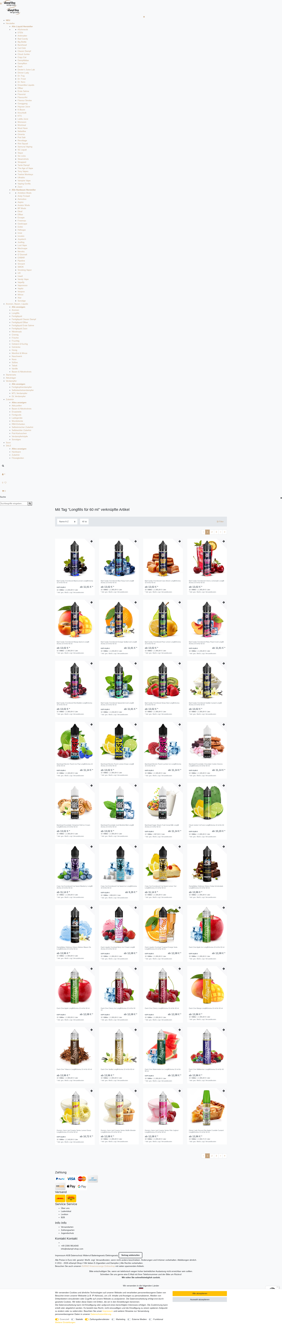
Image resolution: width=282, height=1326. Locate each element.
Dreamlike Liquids (26, 85)
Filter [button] (221, 521)
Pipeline (21, 261)
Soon (8, 442)
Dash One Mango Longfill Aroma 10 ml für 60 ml (206, 1008)
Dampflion (22, 63)
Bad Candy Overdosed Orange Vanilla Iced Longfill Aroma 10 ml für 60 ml (119, 643)
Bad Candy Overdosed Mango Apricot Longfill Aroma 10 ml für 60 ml (73, 643)
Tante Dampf (24, 165)
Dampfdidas (23, 60)
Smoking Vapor (25, 270)
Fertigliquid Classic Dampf (24, 319)
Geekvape (22, 224)
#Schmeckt (23, 29)
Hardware (16, 452)
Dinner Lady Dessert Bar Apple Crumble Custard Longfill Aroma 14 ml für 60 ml (206, 1131)
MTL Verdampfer (19, 393)
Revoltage (22, 140)
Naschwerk (17, 356)
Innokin (21, 236)
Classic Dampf (24, 51)
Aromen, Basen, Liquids (17, 304)
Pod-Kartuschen (19, 433)
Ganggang (22, 103)
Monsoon (22, 122)
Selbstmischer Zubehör (22, 427)
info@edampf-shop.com (72, 1249)
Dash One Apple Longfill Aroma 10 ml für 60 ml (73, 1008)
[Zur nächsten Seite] (220, 532)
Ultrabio (21, 177)
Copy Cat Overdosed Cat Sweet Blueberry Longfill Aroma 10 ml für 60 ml (74, 887)
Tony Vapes (23, 171)
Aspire (21, 202)
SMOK (21, 267)
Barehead (22, 45)
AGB (68, 1255)
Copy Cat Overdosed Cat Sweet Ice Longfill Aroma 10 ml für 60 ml (119, 887)
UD (19, 273)
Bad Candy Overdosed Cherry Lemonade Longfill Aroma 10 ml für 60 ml (206, 581)
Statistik (79, 1319)
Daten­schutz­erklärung (101, 1314)
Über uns (65, 1208)
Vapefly (21, 282)
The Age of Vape (25, 168)
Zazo (20, 187)
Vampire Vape (24, 180)
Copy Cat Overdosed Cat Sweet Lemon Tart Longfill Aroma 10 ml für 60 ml (160, 887)
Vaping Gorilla (24, 183)
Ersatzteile (16, 412)
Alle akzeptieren (199, 1293)
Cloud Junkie (24, 54)
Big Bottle (22, 42)
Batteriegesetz (98, 1255)
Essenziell (64, 1319)
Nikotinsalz (17, 331)
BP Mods (22, 208)
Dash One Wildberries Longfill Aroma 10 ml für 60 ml (206, 1070)
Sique (20, 153)
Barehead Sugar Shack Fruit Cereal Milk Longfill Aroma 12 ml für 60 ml (162, 826)
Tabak (14, 365)
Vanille (15, 368)
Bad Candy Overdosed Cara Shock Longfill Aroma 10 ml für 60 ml (163, 581)
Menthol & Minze (19, 353)
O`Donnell (22, 254)
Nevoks (21, 251)
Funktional (158, 1319)
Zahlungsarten (67, 1230)
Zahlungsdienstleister (99, 1319)
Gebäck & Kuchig (20, 344)
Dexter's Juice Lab (26, 69)
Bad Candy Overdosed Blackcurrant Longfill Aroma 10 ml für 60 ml (75, 581)
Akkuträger (11, 378)
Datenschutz (76, 1255)
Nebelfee (22, 131)
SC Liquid (22, 150)
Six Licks (22, 156)
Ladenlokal (66, 1211)
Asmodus (22, 199)
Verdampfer (11, 381)
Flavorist (22, 94)
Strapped (22, 162)
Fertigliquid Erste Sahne (23, 325)
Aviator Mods (24, 205)
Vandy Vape (23, 279)
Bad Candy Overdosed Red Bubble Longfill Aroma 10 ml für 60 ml (74, 704)
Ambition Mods (24, 193)
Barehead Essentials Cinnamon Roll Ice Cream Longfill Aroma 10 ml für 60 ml (73, 826)
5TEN (20, 32)
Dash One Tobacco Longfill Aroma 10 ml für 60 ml (74, 1069)
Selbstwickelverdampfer (23, 390)
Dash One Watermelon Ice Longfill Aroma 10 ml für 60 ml (163, 1070)
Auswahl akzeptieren (199, 1299)
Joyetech (22, 239)
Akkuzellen (17, 405)
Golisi (20, 227)
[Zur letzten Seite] (224, 532)
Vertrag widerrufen (130, 1255)
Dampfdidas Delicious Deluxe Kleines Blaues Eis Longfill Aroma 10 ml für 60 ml (74, 948)
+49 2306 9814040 (70, 1246)
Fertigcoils (16, 415)
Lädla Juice (23, 119)
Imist (20, 233)
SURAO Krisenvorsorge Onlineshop (98, 1266)
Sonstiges (16, 439)
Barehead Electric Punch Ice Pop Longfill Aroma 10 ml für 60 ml (75, 765)
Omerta (21, 134)
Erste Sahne (23, 91)
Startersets (11, 375)
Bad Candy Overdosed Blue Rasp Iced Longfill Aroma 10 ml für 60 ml (117, 581)
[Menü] (277, 1287)
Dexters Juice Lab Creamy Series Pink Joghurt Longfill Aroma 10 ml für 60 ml (161, 1131)
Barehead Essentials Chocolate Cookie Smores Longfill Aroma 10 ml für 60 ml (206, 765)
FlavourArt (22, 97)
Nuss (14, 359)
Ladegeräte (17, 418)
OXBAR (21, 257)
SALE (8, 445)
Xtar (19, 297)
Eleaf (20, 211)
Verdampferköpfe (20, 436)
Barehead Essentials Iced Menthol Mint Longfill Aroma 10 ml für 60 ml (117, 826)
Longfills (15, 313)
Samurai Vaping (25, 146)
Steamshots (23, 159)
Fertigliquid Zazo (19, 328)
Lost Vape (22, 245)
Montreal (22, 125)
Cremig (15, 334)
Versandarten (67, 1227)
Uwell (20, 276)
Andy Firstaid (24, 196)
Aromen (15, 310)
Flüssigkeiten (18, 458)
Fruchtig (15, 341)
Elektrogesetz (111, 1255)
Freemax (22, 220)
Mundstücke (17, 421)
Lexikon (64, 1214)
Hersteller (10, 23)
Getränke (16, 347)
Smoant (21, 264)
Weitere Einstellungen (65, 1322)
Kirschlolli (22, 113)
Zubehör (10, 399)
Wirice (20, 294)
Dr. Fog (21, 76)
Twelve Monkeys (25, 174)
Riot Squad (23, 143)
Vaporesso (22, 285)
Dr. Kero (21, 82)
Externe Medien (139, 1319)
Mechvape (22, 248)
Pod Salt (21, 137)
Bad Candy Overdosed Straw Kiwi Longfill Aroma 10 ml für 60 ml (162, 704)
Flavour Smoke (25, 100)
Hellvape (22, 230)
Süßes (15, 362)
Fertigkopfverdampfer (22, 387)
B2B (63, 1217)
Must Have (23, 128)
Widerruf (87, 1255)
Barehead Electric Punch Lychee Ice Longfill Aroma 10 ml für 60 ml (163, 765)
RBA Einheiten (18, 424)
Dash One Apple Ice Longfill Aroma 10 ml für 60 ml (206, 947)
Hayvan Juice (24, 106)
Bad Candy (23, 39)
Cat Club (22, 48)
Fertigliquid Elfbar (20, 322)
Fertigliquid (17, 316)
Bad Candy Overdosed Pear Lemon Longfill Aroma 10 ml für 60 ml (163, 643)
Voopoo (21, 291)
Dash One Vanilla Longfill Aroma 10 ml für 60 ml (117, 1069)
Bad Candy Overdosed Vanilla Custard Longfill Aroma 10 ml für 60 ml (205, 704)
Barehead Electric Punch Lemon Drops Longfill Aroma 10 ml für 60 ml (117, 765)
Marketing (120, 1319)
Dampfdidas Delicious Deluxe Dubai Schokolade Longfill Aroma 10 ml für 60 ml (206, 887)
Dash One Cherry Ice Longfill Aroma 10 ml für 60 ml (118, 1009)
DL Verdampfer (19, 396)
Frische (15, 338)
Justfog (21, 242)
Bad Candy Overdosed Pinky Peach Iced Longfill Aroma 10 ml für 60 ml (206, 643)
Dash (20, 66)
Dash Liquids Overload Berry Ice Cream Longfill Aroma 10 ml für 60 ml (118, 948)
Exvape (21, 217)
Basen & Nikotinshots (21, 371)
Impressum (60, 1255)
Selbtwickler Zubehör (21, 430)
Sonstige (22, 301)
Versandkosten (103, 1260)
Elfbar (20, 88)
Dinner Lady (23, 72)
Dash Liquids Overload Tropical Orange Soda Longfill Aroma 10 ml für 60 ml (161, 948)
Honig (14, 350)
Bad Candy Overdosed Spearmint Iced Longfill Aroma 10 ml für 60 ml (117, 704)
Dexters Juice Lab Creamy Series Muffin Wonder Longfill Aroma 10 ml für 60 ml (118, 1131)
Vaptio (20, 288)
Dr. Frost (22, 79)
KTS (20, 116)
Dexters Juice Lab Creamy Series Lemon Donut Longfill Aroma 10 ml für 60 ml (74, 1131)
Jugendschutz (67, 1233)
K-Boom (21, 109)
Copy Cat (22, 57)
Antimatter (22, 35)
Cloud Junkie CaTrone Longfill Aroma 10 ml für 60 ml (206, 826)
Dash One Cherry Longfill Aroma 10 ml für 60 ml (162, 1008)
